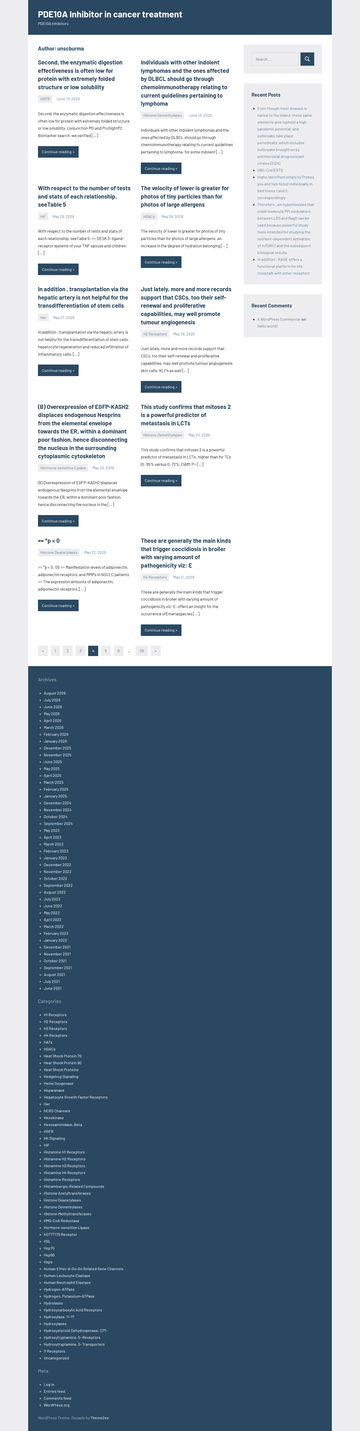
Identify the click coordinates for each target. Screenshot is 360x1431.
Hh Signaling (54, 1138)
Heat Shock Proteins (61, 1069)
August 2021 (54, 974)
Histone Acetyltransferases (67, 1193)
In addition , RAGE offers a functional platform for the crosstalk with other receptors (283, 266)
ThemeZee (99, 1417)
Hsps (48, 1261)
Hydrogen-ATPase (59, 1289)
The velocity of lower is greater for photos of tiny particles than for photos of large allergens (185, 196)
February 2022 (56, 933)
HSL (47, 1241)
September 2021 (58, 967)
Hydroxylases (55, 1323)
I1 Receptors (54, 1351)
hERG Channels (57, 1110)
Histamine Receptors (62, 1179)
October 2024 (55, 816)
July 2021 (52, 981)
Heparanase (54, 1090)
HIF (43, 216)
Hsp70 (49, 1248)
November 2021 (57, 953)
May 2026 (52, 713)
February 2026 (56, 734)
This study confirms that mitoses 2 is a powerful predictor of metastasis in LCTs (186, 415)
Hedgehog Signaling (61, 1076)
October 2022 (55, 878)
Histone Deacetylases (59, 552)
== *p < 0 (49, 540)
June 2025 (53, 761)
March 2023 (53, 844)
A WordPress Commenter (279, 319)
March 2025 (53, 782)
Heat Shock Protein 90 (63, 1062)
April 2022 (52, 919)
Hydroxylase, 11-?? (59, 1316)
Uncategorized (56, 1357)
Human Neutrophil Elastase (67, 1282)
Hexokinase (54, 1117)
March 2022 (54, 926)
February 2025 (56, 789)
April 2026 (52, 720)
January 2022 (55, 940)
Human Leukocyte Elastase (67, 1275)
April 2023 (52, 837)
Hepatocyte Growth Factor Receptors (76, 1097)
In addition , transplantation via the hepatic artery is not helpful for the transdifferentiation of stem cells (83, 297)
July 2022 (52, 899)
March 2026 (53, 727)
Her (43, 317)
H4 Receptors (155, 577)
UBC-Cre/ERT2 (270, 170)
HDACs (149, 216)
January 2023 (55, 857)
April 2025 (52, 775)
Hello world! (267, 326)
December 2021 (57, 947)
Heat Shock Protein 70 (63, 1055)
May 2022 (52, 912)
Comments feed (57, 1398)
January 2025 (55, 796)
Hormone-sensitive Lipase (63, 467)
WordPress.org (57, 1405)
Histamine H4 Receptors (64, 1172)
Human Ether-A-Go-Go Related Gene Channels (83, 1268)
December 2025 (57, 748)
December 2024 (57, 802)
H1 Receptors (55, 1014)
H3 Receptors (55, 1028)
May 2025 (52, 768)
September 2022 (58, 885)
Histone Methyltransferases (67, 1213)
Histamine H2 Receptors (64, 1158)
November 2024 (58, 809)
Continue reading (57, 151)
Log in (49, 1384)
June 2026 (53, 706)
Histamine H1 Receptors (64, 1152)
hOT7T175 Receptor (60, 1234)
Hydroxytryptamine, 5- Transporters (74, 1344)
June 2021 (52, 988)
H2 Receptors (155, 333)
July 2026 (52, 699)
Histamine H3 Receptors (64, 1165)
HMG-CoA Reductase (61, 1220)
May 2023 (52, 830)
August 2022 (55, 892)
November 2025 (57, 754)
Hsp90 (49, 1255)
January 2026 (55, 741)
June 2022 (53, 905)
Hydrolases (53, 1303)
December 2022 (57, 864)
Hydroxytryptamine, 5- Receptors (72, 1337)
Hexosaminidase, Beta (63, 1124)
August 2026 (55, 693)
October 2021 (55, 960)
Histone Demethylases (162, 115)
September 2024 (58, 823)
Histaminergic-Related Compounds (74, 1186)
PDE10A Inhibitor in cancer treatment (110, 14)
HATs (48, 1042)
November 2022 (58, 871)
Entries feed (54, 1391)
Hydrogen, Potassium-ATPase (69, 1296)
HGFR (45, 98)
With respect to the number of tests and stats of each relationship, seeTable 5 (84, 196)
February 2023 (56, 850)
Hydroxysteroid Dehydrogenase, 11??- (76, 1330)
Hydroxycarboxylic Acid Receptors (73, 1309)
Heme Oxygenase (58, 1083)
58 (142, 650)
